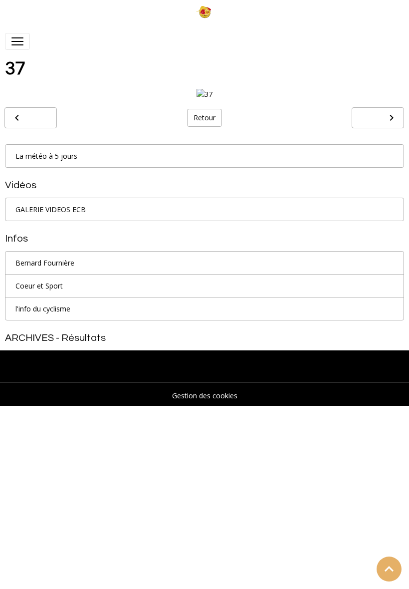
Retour (204, 117)
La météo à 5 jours (46, 156)
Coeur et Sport (39, 286)
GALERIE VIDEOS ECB (50, 209)
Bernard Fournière (44, 263)
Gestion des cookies (204, 395)
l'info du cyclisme (42, 308)
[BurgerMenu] (17, 41)
